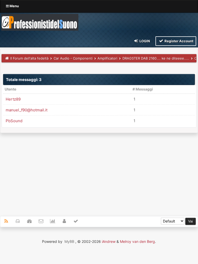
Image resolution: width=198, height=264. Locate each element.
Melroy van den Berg (137, 241)
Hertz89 (13, 99)
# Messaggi (143, 89)
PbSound (14, 120)
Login (144, 41)
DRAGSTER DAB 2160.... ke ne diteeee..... (155, 58)
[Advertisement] (99, 172)
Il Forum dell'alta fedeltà (29, 58)
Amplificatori (107, 58)
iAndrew (109, 241)
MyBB (69, 241)
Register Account (178, 41)
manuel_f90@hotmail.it (26, 110)
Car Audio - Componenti (73, 58)
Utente (10, 89)
